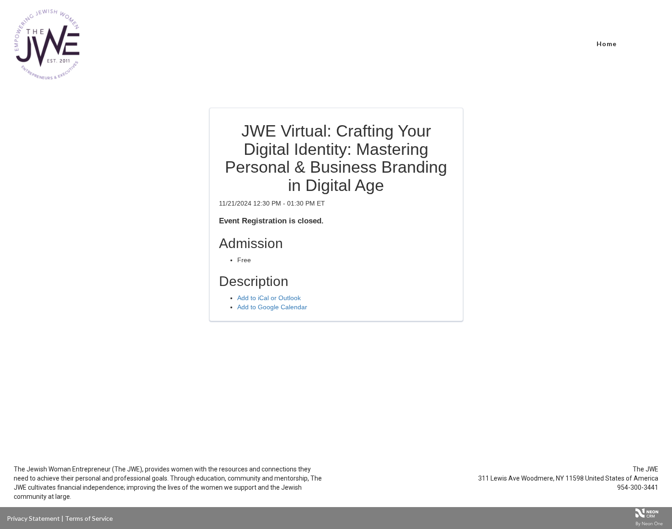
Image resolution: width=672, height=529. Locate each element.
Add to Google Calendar (272, 307)
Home (607, 44)
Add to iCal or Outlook (269, 298)
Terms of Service (89, 518)
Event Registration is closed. (271, 221)
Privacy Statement (33, 518)
